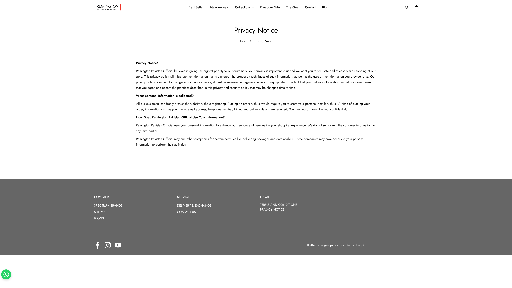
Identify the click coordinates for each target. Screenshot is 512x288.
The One (292, 7)
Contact (310, 7)
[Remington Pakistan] (108, 7)
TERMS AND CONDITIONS (278, 204)
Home (243, 41)
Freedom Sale (270, 7)
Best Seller (196, 7)
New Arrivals (219, 7)
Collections (243, 7)
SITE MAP (100, 212)
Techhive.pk (357, 245)
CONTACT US (186, 212)
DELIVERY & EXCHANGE (194, 205)
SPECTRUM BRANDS (108, 205)
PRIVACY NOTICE (272, 209)
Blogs (326, 7)
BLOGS (99, 218)
